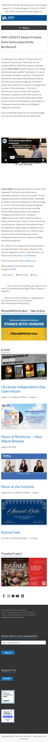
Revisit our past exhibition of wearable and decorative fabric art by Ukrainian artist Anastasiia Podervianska (22, 300)
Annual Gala (10, 532)
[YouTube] (17, 596)
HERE (13, 269)
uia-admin (9, 275)
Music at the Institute (17, 487)
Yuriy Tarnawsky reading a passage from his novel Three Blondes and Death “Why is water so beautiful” (24, 288)
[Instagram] (8, 596)
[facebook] (3, 596)
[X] (13, 595)
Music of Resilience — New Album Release (21, 439)
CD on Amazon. (29, 255)
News (35, 275)
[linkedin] (22, 596)
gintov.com (30, 260)
